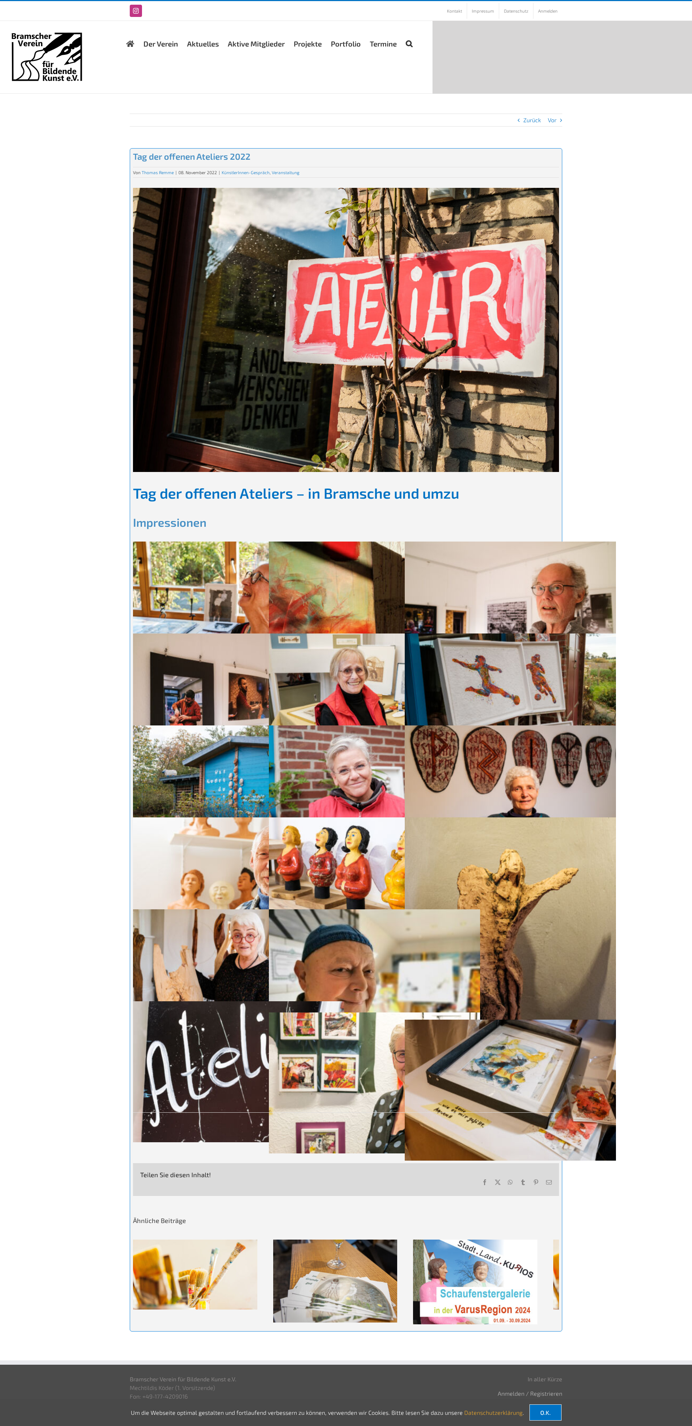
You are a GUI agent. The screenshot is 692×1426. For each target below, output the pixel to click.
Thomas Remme (158, 172)
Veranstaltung (286, 172)
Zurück (532, 119)
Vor (552, 119)
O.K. (545, 1412)
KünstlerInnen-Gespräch (246, 172)
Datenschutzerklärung (493, 1412)
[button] (409, 42)
